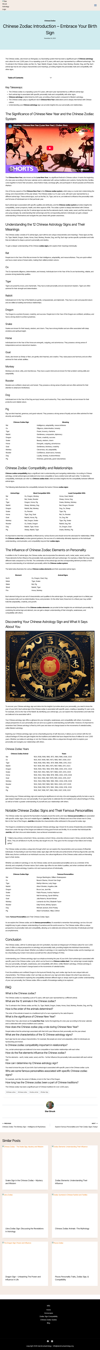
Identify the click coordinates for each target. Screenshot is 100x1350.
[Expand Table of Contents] (51, 78)
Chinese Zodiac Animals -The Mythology (72, 1228)
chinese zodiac (22, 1092)
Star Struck (50, 1111)
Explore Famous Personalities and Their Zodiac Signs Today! (76, 1125)
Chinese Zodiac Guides (48, 1320)
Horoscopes (48, 1313)
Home (48, 1310)
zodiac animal (34, 1092)
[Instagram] (52, 1341)
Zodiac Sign (44, 1092)
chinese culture (11, 1092)
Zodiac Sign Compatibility (49, 1316)
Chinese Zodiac (50, 21)
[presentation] (25, 1160)
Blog (48, 1323)
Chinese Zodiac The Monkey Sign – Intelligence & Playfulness (24, 1125)
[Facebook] (48, 1341)
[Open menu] (95, 5)
